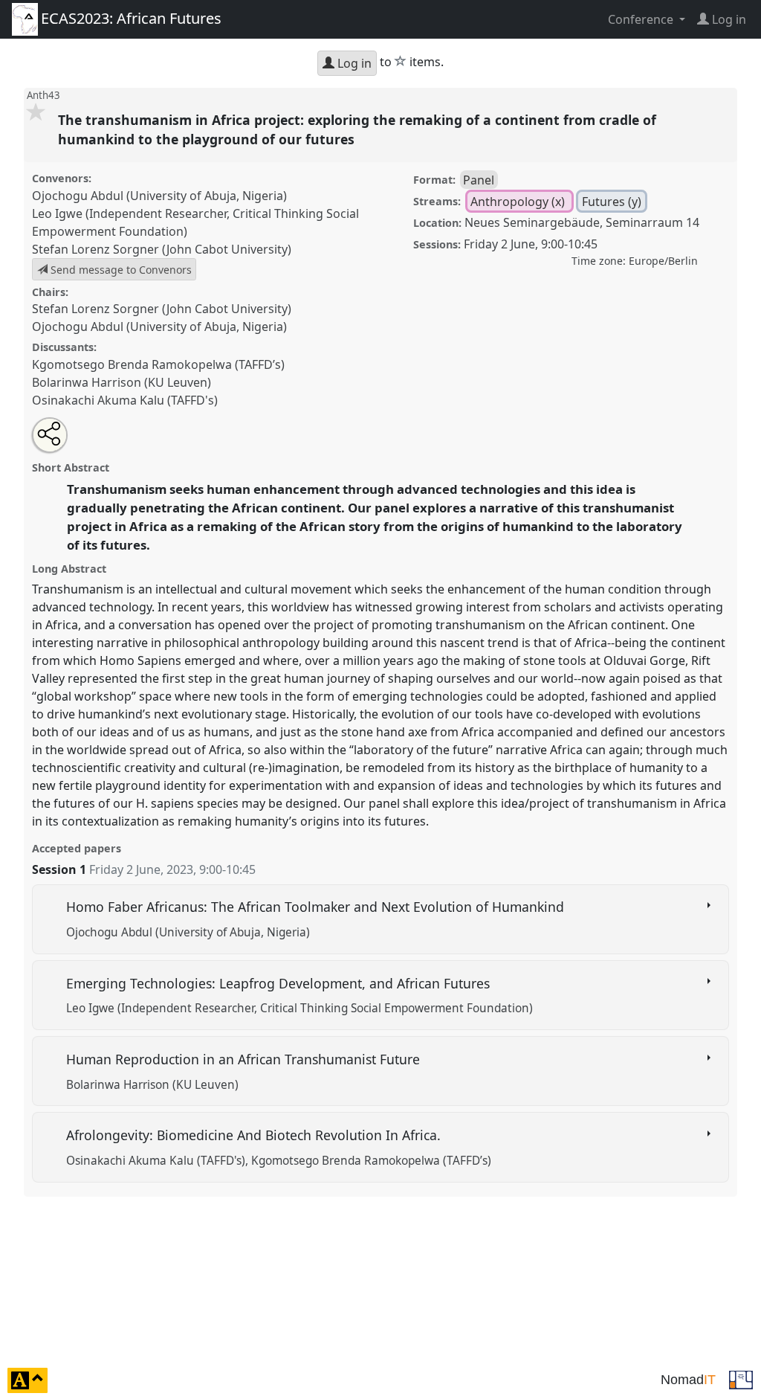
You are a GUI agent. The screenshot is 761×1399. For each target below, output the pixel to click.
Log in (353, 63)
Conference (642, 19)
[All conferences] (741, 1379)
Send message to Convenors (120, 270)
